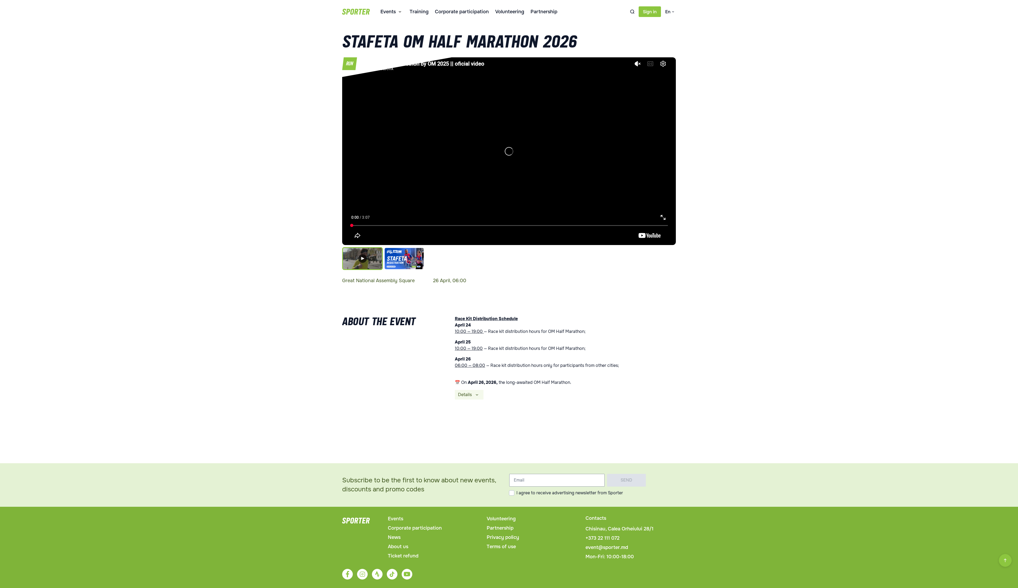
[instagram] (362, 574)
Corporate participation (462, 12)
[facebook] (347, 574)
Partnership (544, 12)
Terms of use (501, 547)
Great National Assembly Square (378, 281)
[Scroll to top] (1005, 560)
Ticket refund (403, 556)
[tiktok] (392, 574)
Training (419, 12)
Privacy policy (503, 537)
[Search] (632, 11)
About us (398, 547)
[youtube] (407, 574)
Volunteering (509, 12)
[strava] (377, 574)
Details (465, 394)
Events (388, 12)
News (394, 537)
